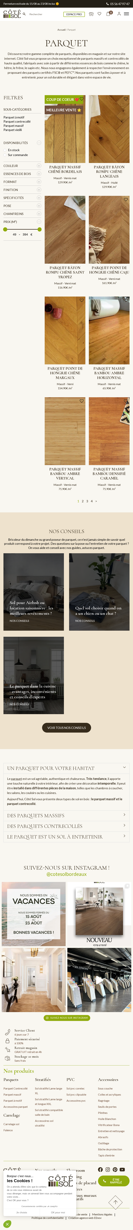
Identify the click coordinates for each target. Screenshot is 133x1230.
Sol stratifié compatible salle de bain (49, 1112)
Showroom (75, 1170)
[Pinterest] (115, 1169)
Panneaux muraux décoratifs (81, 1197)
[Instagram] (107, 1169)
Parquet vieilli (12, 130)
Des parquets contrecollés (44, 826)
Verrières (74, 1189)
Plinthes (103, 1112)
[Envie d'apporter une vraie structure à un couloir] (34, 980)
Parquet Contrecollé (15, 1088)
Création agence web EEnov (84, 1217)
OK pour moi (58, 1212)
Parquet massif (13, 125)
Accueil (61, 29)
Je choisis (21, 1212)
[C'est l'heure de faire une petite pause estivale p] (34, 914)
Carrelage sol (11, 1124)
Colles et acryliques (109, 1094)
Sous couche (105, 1088)
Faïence (8, 1130)
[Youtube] (122, 1169)
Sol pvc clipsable (76, 1094)
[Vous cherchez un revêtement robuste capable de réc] (99, 914)
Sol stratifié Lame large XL (48, 1091)
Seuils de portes (107, 1106)
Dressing (74, 1176)
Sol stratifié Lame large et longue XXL (48, 1101)
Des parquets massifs (35, 815)
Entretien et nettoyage (111, 1131)
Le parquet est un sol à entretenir (55, 837)
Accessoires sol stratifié (44, 1123)
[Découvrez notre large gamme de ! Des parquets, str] (99, 980)
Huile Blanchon (107, 1118)
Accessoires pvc (76, 1100)
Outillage (103, 1143)
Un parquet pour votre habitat (50, 768)
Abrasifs (103, 1137)
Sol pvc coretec (75, 1088)
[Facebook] (100, 1169)
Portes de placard (81, 1182)
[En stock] (4, 150)
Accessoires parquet (15, 1106)
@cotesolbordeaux (67, 874)
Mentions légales (102, 1214)
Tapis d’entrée (106, 1155)
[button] (82, 99)
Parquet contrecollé (17, 121)
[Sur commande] (4, 155)
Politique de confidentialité (48, 1217)
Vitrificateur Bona (108, 1125)
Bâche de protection (110, 1149)
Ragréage (103, 1100)
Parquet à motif (13, 117)
